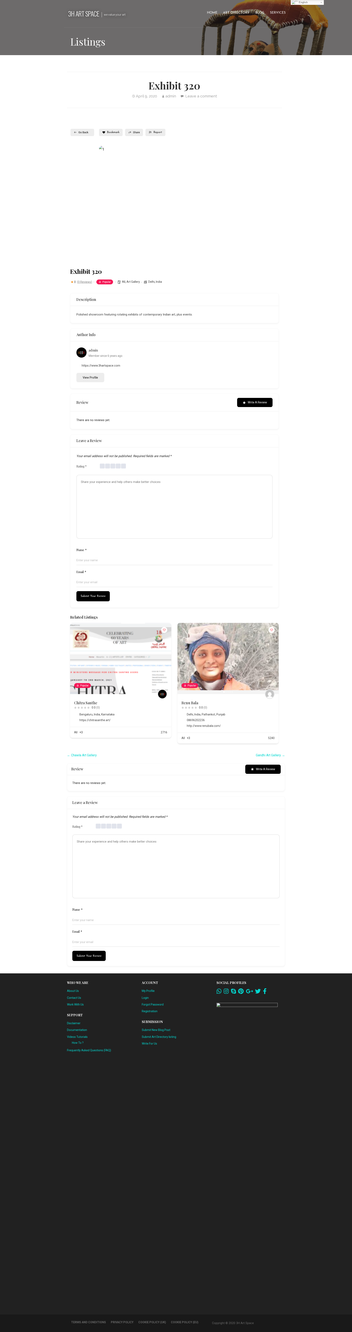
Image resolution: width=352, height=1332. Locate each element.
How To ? (78, 1042)
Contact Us (74, 997)
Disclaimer (73, 1023)
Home (212, 12)
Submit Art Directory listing (159, 1036)
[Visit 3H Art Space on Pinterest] (241, 992)
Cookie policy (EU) (184, 1322)
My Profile (148, 990)
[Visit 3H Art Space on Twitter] (258, 992)
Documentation (77, 1030)
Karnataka (107, 714)
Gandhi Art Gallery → (270, 755)
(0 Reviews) (84, 282)
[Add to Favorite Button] (164, 630)
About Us (73, 990)
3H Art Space (83, 13)
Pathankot (208, 714)
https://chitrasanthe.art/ (95, 720)
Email (81, 572)
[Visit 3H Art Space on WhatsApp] (219, 992)
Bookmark (113, 132)
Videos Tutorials (77, 1036)
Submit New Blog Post (156, 1030)
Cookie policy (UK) (152, 1322)
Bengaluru (86, 714)
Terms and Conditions (88, 1322)
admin (170, 96)
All (123, 281)
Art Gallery (133, 281)
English (303, 2)
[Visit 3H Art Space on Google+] (249, 992)
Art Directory (236, 12)
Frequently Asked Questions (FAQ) (89, 1050)
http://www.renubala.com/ (204, 725)
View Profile (90, 377)
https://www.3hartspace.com (101, 365)
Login (145, 997)
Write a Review (257, 402)
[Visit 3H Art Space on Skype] (233, 992)
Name (81, 550)
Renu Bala (190, 702)
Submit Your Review (93, 596)
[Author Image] (162, 694)
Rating (81, 466)
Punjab (220, 714)
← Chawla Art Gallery (82, 755)
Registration (149, 1011)
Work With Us (75, 1004)
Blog (259, 12)
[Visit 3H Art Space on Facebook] (265, 992)
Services (278, 12)
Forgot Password (153, 1004)
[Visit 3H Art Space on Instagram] (226, 992)
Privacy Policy (122, 1322)
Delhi (151, 281)
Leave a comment (201, 96)
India (159, 281)
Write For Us (149, 1043)
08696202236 (196, 720)
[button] (105, 205)
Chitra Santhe (85, 702)
